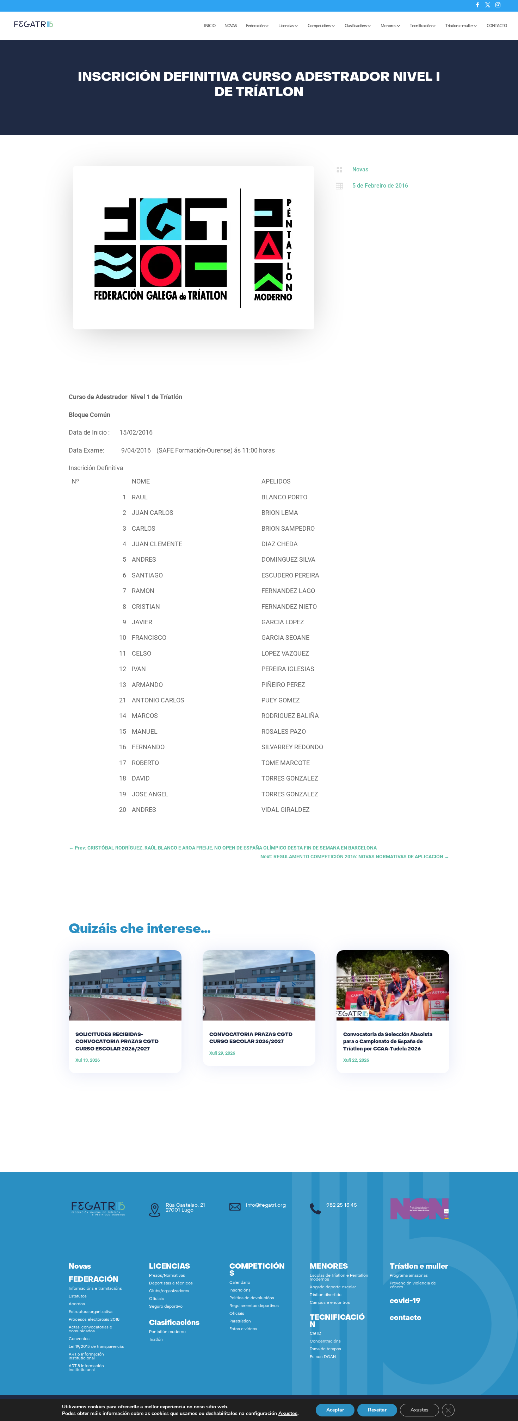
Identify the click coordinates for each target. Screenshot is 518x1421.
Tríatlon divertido (325, 1295)
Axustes (287, 1413)
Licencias (286, 26)
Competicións (319, 26)
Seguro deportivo (166, 1307)
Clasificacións (356, 26)
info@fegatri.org (266, 1205)
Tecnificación (421, 26)
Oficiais (156, 1299)
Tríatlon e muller (459, 26)
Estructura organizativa (90, 1312)
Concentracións (325, 1342)
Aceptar (335, 1410)
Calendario (239, 1283)
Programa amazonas (409, 1276)
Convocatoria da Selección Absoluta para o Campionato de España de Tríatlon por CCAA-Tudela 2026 (387, 1041)
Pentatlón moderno (167, 1332)
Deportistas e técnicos (171, 1284)
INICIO (209, 26)
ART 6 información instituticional (86, 1356)
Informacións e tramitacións (95, 1289)
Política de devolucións (251, 1298)
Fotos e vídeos (243, 1329)
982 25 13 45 (341, 1205)
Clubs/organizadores (169, 1291)
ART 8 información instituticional (86, 1368)
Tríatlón (156, 1340)
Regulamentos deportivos (254, 1306)
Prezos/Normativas (167, 1276)
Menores (388, 26)
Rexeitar (377, 1410)
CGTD (315, 1334)
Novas (360, 169)
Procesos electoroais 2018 (94, 1320)
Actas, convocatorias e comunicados (90, 1329)
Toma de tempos (325, 1349)
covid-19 (405, 1301)
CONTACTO (497, 26)
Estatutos (78, 1297)
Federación (255, 26)
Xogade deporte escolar (333, 1287)
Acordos (77, 1304)
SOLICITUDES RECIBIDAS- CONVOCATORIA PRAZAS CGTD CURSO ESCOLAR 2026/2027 (117, 1041)
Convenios (79, 1339)
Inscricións (240, 1291)
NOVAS (230, 26)
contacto (405, 1318)
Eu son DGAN (323, 1357)
